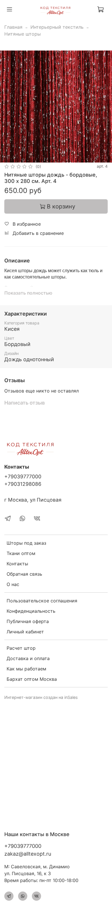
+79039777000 (22, 476)
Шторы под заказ (26, 543)
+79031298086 (22, 484)
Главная (13, 27)
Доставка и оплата (28, 658)
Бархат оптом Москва (32, 679)
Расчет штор (21, 648)
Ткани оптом (21, 553)
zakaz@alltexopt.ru (27, 854)
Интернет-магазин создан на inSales (41, 697)
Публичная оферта (28, 621)
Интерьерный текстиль (57, 27)
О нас (13, 584)
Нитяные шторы (22, 34)
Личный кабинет (25, 632)
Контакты (17, 563)
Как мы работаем (26, 669)
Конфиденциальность (31, 611)
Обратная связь (24, 574)
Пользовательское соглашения (42, 601)
